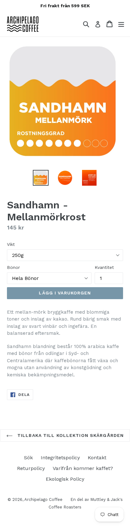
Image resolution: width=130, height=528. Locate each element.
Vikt (11, 244)
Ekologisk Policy (65, 479)
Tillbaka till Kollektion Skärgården (70, 435)
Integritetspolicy (60, 458)
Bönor (13, 267)
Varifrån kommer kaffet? (83, 468)
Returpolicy (31, 468)
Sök (28, 458)
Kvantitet (104, 267)
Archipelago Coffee (43, 499)
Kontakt (97, 458)
